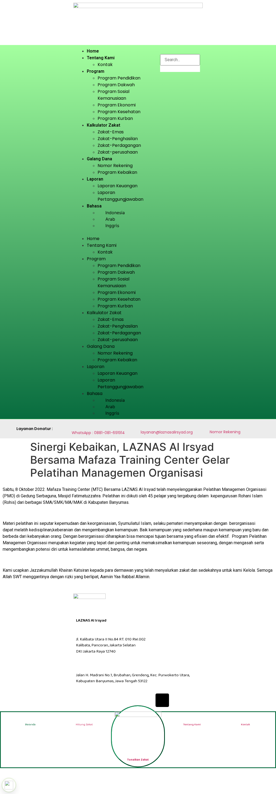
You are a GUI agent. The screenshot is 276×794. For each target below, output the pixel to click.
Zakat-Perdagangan (119, 145)
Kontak (105, 64)
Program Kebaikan (117, 172)
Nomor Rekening (115, 165)
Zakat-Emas (111, 132)
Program (95, 71)
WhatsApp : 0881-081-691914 (98, 432)
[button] (115, 232)
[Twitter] (113, 700)
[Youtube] (146, 700)
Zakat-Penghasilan (118, 139)
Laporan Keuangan (117, 186)
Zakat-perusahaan (118, 152)
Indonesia (115, 212)
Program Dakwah (116, 85)
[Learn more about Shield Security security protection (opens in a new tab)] (9, 785)
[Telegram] (178, 700)
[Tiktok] (162, 700)
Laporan (95, 179)
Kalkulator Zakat (103, 125)
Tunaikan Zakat (138, 759)
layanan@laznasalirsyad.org (167, 432)
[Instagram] (130, 700)
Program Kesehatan (119, 112)
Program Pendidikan (119, 78)
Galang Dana (99, 158)
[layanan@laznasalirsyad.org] (143, 425)
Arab (110, 219)
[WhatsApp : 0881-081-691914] (74, 425)
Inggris (112, 225)
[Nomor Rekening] (212, 425)
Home (93, 51)
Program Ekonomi (117, 105)
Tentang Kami (101, 57)
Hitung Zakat (84, 724)
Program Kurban (115, 118)
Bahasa (94, 206)
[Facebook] (97, 700)
